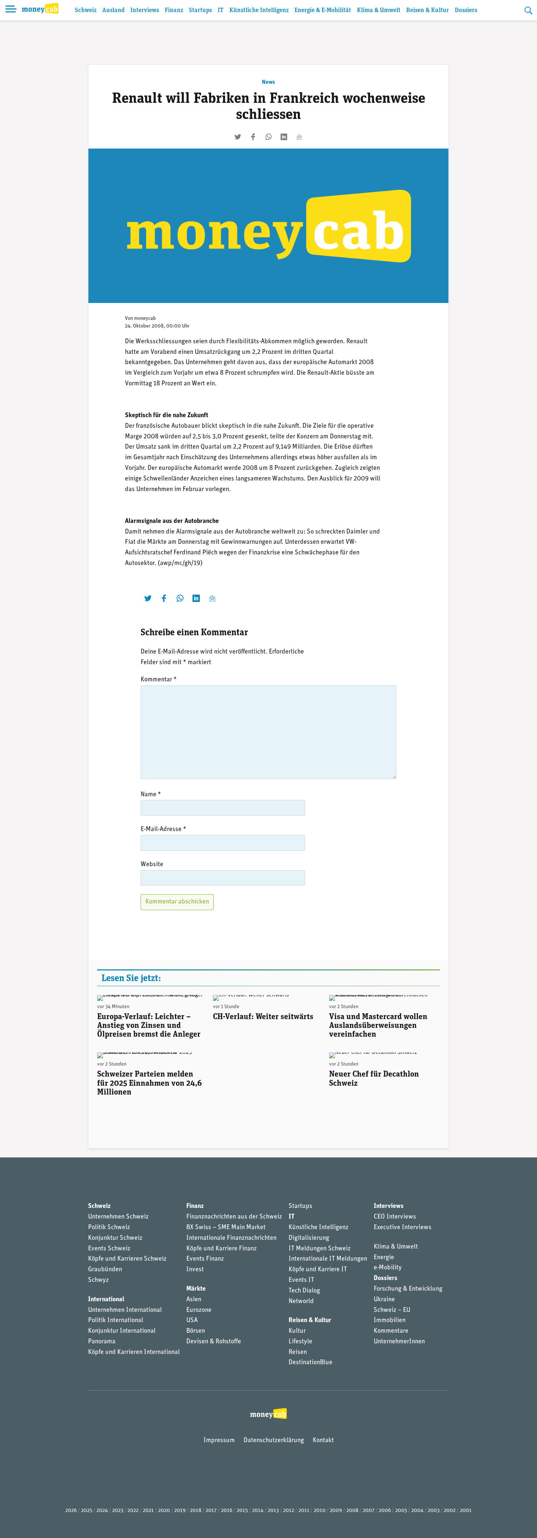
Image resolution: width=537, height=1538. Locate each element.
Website (152, 864)
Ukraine (384, 1299)
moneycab (145, 318)
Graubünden (105, 1269)
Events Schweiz (109, 1249)
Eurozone (199, 1310)
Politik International (115, 1320)
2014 (257, 1510)
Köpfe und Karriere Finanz (221, 1249)
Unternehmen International (125, 1310)
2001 (466, 1510)
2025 (86, 1510)
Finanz (174, 10)
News (268, 82)
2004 (417, 1510)
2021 (148, 1510)
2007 (368, 1510)
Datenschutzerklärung (274, 1440)
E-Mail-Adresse (163, 829)
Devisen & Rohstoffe (213, 1342)
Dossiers (466, 10)
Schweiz (85, 10)
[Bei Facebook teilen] (253, 136)
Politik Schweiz (109, 1227)
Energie (384, 1257)
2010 (319, 1510)
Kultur (297, 1331)
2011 (303, 1510)
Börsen (195, 1331)
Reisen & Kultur (427, 10)
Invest (195, 1269)
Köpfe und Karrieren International (134, 1352)
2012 (288, 1510)
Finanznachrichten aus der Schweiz (234, 1217)
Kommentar (159, 680)
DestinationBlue (310, 1362)
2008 (352, 1510)
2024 (102, 1510)
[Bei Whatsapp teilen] (268, 136)
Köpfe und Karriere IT (318, 1269)
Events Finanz (205, 1259)
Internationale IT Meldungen (328, 1259)
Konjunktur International (122, 1331)
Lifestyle (300, 1342)
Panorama (101, 1342)
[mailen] (299, 136)
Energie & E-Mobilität (322, 10)
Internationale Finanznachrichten (231, 1238)
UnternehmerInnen (399, 1342)
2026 (71, 1510)
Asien (193, 1299)
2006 (385, 1510)
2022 (132, 1510)
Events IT (301, 1280)
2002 (450, 1510)
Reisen (298, 1352)
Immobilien (389, 1320)
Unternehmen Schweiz (118, 1217)
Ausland (113, 10)
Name (151, 795)
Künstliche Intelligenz (259, 10)
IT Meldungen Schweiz (320, 1249)
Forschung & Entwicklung (408, 1289)
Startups (200, 10)
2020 (164, 1510)
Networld (301, 1301)
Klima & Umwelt (378, 10)
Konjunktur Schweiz (115, 1238)
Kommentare (391, 1331)
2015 (242, 1510)
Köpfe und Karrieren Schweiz (127, 1259)
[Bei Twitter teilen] (237, 136)
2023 (117, 1510)
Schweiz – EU (392, 1310)
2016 (226, 1510)
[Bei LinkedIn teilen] (283, 136)
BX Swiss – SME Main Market (226, 1227)
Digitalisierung (309, 1238)
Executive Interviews (402, 1227)
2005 (401, 1510)
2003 (433, 1510)
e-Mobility (388, 1268)
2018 (195, 1510)
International (106, 1299)
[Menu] (11, 10)
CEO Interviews (395, 1217)
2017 (211, 1510)
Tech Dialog (304, 1291)
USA (192, 1320)
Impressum (219, 1440)
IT (221, 10)
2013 (273, 1510)
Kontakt (323, 1440)
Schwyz (98, 1280)
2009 (336, 1510)
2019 (180, 1510)
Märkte (196, 1289)
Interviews (144, 10)
